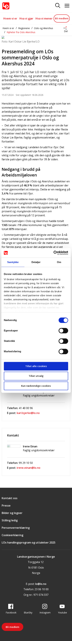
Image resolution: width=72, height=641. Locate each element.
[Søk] (57, 6)
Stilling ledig (10, 520)
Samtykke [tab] (13, 262)
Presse (6, 505)
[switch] (63, 330)
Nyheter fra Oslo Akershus (21, 32)
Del (66, 31)
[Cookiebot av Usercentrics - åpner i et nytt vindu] (53, 253)
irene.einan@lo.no (28, 468)
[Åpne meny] (67, 6)
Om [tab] (59, 262)
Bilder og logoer (12, 513)
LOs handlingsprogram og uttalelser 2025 (28, 542)
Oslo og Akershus (43, 28)
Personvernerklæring (16, 528)
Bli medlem (61, 18)
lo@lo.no (40, 584)
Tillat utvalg (36, 376)
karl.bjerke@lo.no (28, 413)
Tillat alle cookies (36, 366)
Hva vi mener (44, 18)
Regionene (24, 28)
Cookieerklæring (12, 535)
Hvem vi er (10, 18)
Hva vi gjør (26, 18)
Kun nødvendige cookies (36, 385)
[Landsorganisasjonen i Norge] (6, 6)
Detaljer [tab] (36, 262)
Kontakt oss (9, 498)
